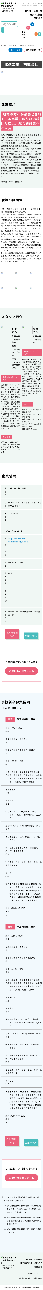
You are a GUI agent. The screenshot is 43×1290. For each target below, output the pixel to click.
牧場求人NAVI (37, 1278)
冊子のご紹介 (36, 14)
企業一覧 (38, 11)
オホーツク (32, 24)
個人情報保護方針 (24, 1278)
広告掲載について (33, 1273)
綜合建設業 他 (33, 50)
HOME (28, 11)
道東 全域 (28, 28)
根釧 (40, 34)
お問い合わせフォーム (21, 671)
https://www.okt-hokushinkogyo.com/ (18, 540)
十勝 (36, 34)
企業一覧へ (31, 636)
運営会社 (38, 1266)
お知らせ (38, 17)
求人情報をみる (12, 634)
